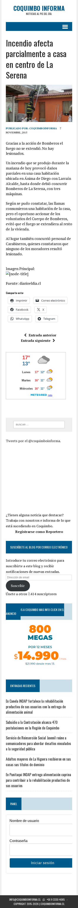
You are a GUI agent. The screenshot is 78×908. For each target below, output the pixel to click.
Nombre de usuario (24, 821)
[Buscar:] (39, 424)
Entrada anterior (42, 335)
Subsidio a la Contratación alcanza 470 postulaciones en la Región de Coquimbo (32, 725)
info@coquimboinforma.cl (25, 899)
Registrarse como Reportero (39, 531)
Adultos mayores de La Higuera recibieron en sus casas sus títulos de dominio (38, 761)
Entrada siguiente (35, 340)
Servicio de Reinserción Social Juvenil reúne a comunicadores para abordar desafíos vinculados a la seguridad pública (38, 743)
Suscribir (18, 585)
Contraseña (19, 841)
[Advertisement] (42, 477)
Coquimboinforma (43, 128)
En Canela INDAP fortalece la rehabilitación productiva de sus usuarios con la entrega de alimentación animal (36, 707)
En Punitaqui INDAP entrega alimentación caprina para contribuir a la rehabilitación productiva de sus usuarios (38, 780)
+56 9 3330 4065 (56, 899)
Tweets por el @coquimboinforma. (33, 440)
